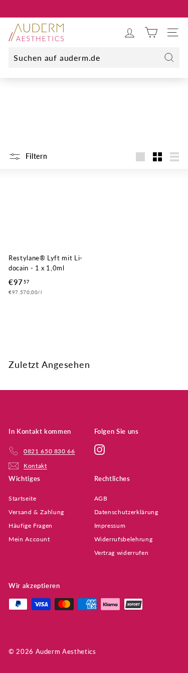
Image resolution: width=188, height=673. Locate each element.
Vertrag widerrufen (121, 552)
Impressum (110, 525)
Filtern (36, 156)
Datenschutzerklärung (126, 512)
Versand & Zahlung (36, 512)
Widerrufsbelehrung (123, 539)
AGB (101, 498)
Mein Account (29, 539)
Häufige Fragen (31, 525)
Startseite (23, 498)
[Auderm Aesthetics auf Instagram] (99, 449)
